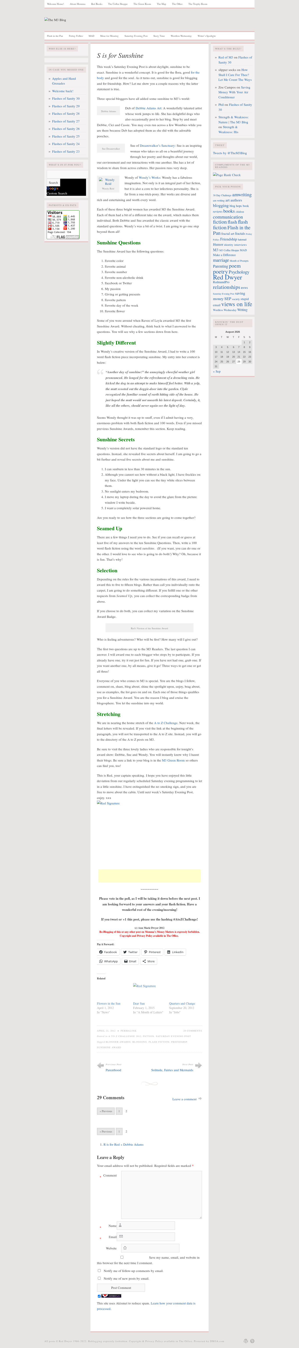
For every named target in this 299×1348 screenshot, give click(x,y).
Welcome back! (62, 91)
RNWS (244, 288)
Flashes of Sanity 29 (66, 106)
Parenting (220, 266)
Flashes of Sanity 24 (66, 143)
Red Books (96, 3)
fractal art (227, 233)
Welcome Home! (55, 3)
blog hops (236, 206)
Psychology (239, 272)
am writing (219, 200)
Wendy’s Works (149, 177)
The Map (161, 3)
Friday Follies (76, 35)
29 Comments (192, 1030)
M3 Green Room (173, 760)
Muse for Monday (109, 35)
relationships (226, 286)
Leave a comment (184, 1099)
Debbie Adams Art (148, 108)
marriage (221, 260)
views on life (236, 304)
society (236, 299)
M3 (215, 249)
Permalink (129, 1030)
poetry (220, 271)
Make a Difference (224, 255)
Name (108, 1226)
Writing (242, 309)
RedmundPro (221, 282)
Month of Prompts (239, 260)
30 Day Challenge (222, 195)
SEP (227, 298)
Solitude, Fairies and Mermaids (172, 1070)
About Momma (77, 3)
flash (232, 221)
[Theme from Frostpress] (252, 1341)
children (240, 211)
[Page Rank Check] (227, 175)
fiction (220, 221)
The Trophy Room (197, 3)
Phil (221, 104)
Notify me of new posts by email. (126, 1278)
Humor (218, 244)
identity (228, 245)
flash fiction (159, 1041)
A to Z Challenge (166, 723)
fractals (240, 233)
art (227, 200)
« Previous (106, 1111)
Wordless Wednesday (181, 35)
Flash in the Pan (55, 35)
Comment (108, 1176)
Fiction (148, 1036)
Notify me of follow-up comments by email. (134, 1270)
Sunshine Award (109, 1047)
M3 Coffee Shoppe (229, 250)
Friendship (179, 1041)
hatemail (242, 239)
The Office (177, 3)
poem (235, 265)
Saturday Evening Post (136, 35)
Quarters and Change (182, 1003)
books (229, 210)
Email (108, 1238)
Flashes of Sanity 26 (66, 128)
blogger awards (118, 1041)
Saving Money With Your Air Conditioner (234, 92)
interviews (240, 245)
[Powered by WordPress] (246, 1341)
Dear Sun (139, 1003)
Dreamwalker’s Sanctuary (157, 145)
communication (228, 217)
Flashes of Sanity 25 (66, 136)
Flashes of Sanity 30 (66, 98)
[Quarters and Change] (185, 992)
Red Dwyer (227, 277)
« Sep (217, 371)
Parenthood (113, 1070)
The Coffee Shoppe (118, 3)
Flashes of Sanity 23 (66, 151)
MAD (91, 35)
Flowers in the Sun (108, 1003)
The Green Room (142, 3)
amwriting (242, 194)
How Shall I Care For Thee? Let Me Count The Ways (235, 74)
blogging (139, 1041)
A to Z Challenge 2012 (124, 1036)
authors (236, 200)
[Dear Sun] (149, 992)
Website (111, 1248)
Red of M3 (225, 57)
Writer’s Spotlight (207, 35)
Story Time (159, 35)
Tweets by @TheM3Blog (230, 153)
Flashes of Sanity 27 (66, 121)
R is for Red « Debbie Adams (124, 1144)
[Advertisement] (149, 875)
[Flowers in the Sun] (113, 992)
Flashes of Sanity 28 (66, 113)
